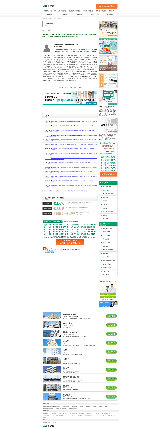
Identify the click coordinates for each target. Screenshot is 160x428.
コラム (44, 417)
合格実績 (71, 415)
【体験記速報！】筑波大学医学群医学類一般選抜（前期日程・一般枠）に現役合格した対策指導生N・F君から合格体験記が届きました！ (71, 149)
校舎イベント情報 (72, 408)
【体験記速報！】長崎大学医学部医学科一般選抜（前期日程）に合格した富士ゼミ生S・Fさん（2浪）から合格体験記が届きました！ (71, 181)
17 (82, 191)
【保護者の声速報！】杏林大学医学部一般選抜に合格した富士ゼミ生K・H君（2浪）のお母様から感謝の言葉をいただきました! (71, 136)
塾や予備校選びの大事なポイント (59, 415)
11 (65, 191)
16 (79, 191)
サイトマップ (101, 415)
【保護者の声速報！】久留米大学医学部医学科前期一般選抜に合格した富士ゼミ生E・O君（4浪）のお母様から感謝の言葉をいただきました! (71, 131)
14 (74, 191)
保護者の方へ (107, 413)
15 (77, 191)
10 (62, 191)
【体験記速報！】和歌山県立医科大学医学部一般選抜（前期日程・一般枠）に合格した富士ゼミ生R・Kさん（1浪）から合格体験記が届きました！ (71, 158)
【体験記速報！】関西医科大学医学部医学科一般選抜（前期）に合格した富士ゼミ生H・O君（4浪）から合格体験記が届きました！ (71, 177)
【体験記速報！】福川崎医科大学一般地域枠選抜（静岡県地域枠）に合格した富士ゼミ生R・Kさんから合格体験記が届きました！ (71, 122)
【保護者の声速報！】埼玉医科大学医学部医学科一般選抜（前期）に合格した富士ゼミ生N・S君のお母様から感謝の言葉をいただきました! (71, 168)
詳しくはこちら (70, 204)
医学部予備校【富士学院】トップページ (51, 406)
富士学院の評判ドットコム (48, 422)
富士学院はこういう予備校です (49, 413)
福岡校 (57, 408)
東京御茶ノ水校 (66, 406)
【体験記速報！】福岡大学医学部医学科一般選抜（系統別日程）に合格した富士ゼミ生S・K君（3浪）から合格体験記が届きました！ (71, 126)
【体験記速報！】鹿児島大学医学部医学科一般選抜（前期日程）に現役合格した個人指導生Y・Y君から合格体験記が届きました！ (71, 154)
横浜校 (81, 406)
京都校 (94, 406)
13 (71, 191)
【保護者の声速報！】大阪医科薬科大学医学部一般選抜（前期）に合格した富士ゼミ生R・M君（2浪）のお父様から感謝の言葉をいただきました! (71, 140)
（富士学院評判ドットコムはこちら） (109, 299)
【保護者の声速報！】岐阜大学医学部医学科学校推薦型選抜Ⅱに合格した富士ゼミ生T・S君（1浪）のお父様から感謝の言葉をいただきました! (71, 172)
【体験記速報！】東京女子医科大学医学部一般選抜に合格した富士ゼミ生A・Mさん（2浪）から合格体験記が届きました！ (71, 186)
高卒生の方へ (98, 413)
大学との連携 (81, 413)
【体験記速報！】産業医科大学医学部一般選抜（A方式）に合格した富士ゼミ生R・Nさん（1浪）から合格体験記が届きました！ (71, 163)
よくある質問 (79, 415)
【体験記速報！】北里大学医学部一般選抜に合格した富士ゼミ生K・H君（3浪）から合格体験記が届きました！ (71, 145)
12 (68, 191)
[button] (49, 250)
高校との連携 (72, 413)
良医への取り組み (62, 413)
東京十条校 (74, 406)
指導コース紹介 (46, 415)
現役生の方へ (89, 413)
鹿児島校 (64, 408)
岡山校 (106, 406)
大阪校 (100, 406)
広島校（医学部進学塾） (48, 408)
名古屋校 (88, 406)
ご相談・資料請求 (110, 415)
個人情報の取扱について (90, 415)
